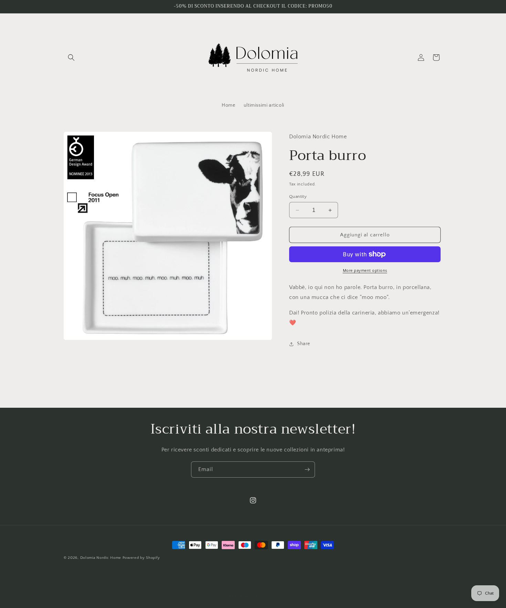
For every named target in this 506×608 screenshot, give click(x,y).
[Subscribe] (307, 469)
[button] (71, 57)
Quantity (298, 196)
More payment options (365, 270)
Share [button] (303, 343)
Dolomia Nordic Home (100, 558)
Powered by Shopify (141, 558)
